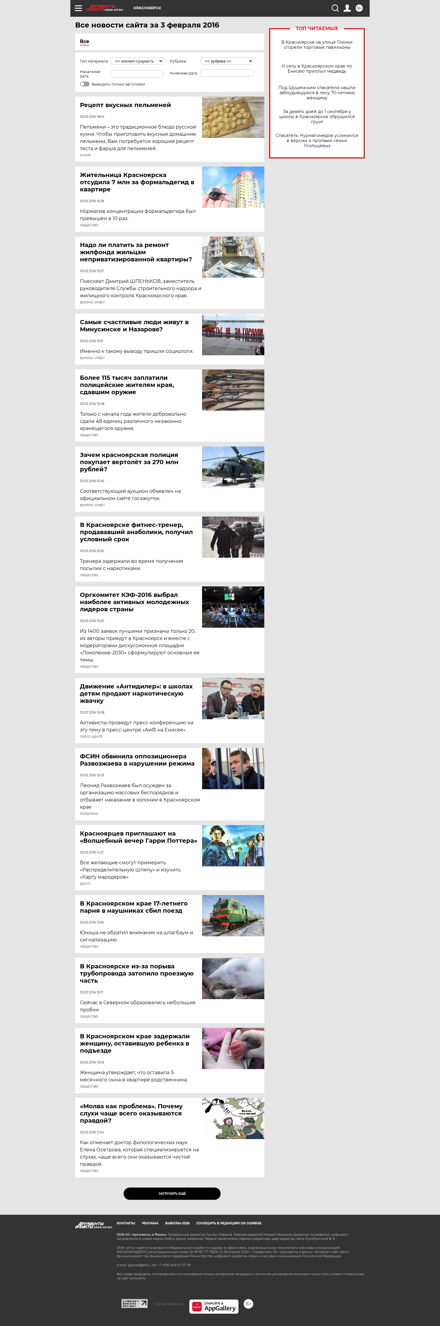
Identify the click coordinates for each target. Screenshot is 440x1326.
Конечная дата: (184, 73)
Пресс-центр (91, 736)
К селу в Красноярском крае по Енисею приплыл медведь (317, 69)
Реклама (150, 1223)
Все (84, 41)
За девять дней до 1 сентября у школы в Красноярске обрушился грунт (317, 116)
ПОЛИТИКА (89, 814)
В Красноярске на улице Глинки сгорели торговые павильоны (317, 45)
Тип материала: (94, 61)
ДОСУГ (85, 884)
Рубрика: (178, 61)
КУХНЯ (85, 155)
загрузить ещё (172, 1194)
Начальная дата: (90, 73)
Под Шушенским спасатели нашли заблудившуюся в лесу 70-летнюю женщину (317, 92)
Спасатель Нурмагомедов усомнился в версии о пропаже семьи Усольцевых (317, 140)
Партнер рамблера (168, 1304)
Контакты (126, 1223)
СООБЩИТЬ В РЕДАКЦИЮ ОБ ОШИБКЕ (229, 1223)
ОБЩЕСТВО (89, 225)
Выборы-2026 (177, 1223)
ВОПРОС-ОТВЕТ (92, 302)
